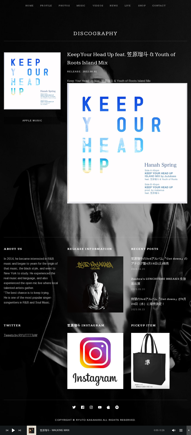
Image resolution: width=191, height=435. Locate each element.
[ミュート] (174, 430)
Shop (142, 5)
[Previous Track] (7, 430)
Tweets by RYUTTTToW (20, 335)
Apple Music (32, 120)
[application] (95, 430)
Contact (159, 5)
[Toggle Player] (189, 430)
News (114, 5)
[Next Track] (20, 430)
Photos (64, 5)
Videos (98, 5)
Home (29, 5)
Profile (46, 5)
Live (128, 5)
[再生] (13, 430)
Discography (95, 33)
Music (80, 5)
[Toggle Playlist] (181, 430)
